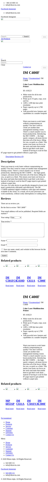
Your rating (6, 217)
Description (10, 157)
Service (8, 426)
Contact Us (10, 435)
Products (9, 424)
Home (25, 78)
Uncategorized (34, 78)
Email (4, 245)
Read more (10, 286)
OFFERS (9, 433)
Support (8, 430)
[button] (5, 39)
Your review (6, 221)
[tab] (10, 157)
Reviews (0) (19, 157)
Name (4, 241)
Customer (9, 428)
